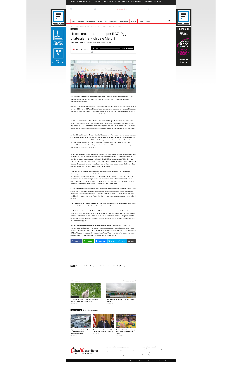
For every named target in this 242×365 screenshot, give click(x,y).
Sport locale (97, 1)
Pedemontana (113, 21)
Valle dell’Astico (124, 21)
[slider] (130, 48)
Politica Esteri (79, 26)
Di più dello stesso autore (90, 310)
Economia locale (87, 1)
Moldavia (116, 265)
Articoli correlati (76, 310)
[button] (169, 21)
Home (72, 26)
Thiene (108, 297)
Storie (132, 1)
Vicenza (74, 21)
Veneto (148, 21)
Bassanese (141, 21)
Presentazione (115, 361)
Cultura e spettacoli (107, 1)
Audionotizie (157, 1)
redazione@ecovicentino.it (155, 353)
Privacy (169, 361)
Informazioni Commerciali (159, 361)
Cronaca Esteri (74, 327)
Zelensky (122, 265)
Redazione (131, 361)
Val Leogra (81, 21)
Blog (127, 1)
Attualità (79, 1)
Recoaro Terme (74, 297)
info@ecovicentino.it (153, 355)
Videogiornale (148, 1)
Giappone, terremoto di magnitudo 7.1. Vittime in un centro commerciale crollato (80, 331)
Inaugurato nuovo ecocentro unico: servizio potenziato (120, 300)
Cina (77, 265)
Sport (117, 327)
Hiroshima (103, 265)
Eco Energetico (139, 1)
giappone (95, 265)
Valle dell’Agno (90, 21)
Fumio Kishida (84, 265)
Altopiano (134, 21)
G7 (90, 265)
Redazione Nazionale (78, 42)
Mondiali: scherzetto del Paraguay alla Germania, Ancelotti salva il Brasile (125, 331)
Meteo (123, 1)
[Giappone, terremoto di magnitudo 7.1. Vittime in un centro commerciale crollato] (81, 321)
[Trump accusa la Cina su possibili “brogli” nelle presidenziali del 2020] (103, 321)
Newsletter (124, 361)
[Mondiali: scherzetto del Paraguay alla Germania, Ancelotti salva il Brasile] (126, 321)
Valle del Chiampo (102, 21)
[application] (112, 48)
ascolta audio (94, 48)
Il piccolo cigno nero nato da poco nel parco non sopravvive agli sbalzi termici (85, 300)
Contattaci (147, 361)
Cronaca (73, 1)
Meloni (109, 265)
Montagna (117, 1)
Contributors (139, 361)
